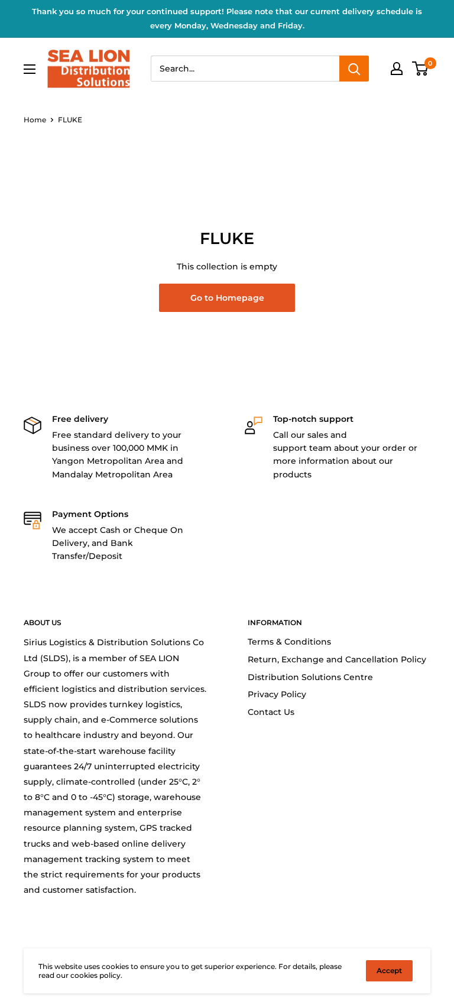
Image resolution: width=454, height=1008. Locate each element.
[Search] (354, 69)
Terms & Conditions (289, 641)
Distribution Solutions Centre (310, 677)
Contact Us (271, 712)
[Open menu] (29, 69)
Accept (389, 970)
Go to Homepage (227, 297)
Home (35, 119)
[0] (420, 68)
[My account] (397, 68)
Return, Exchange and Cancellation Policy (337, 659)
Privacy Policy (277, 694)
